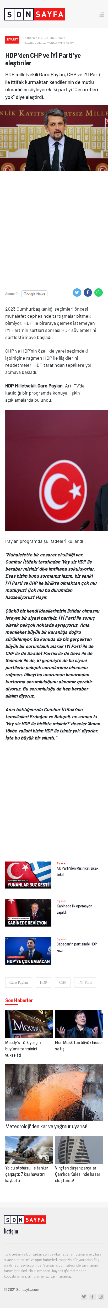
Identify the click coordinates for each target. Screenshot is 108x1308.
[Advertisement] (54, 233)
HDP (43, 983)
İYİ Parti (85, 983)
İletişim (11, 1231)
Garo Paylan (18, 983)
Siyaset (62, 863)
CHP (62, 983)
